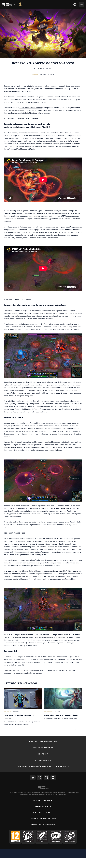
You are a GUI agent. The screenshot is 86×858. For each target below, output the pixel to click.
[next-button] (80, 730)
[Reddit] (53, 777)
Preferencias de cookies (43, 825)
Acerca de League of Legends (43, 741)
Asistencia (43, 754)
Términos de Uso (43, 806)
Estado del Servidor (43, 748)
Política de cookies (43, 812)
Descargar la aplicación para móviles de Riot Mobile (43, 766)
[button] (35, 75)
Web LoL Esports (43, 760)
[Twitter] (39, 777)
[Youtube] (33, 777)
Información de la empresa (43, 818)
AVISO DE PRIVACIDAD (43, 800)
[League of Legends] (20, 4)
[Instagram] (46, 777)
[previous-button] (76, 730)
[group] (43, 706)
